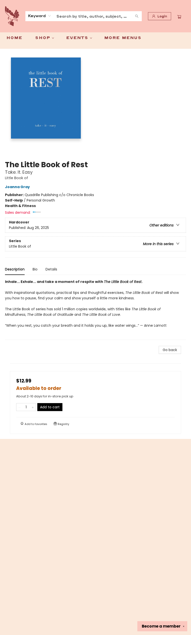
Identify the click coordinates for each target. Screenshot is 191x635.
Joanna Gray (17, 186)
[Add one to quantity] (33, 407)
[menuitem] (14, 38)
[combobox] (39, 16)
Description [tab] (15, 269)
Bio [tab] (35, 269)
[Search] (137, 16)
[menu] (95, 38)
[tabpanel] (95, 309)
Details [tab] (51, 269)
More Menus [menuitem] (123, 38)
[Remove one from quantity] (19, 407)
